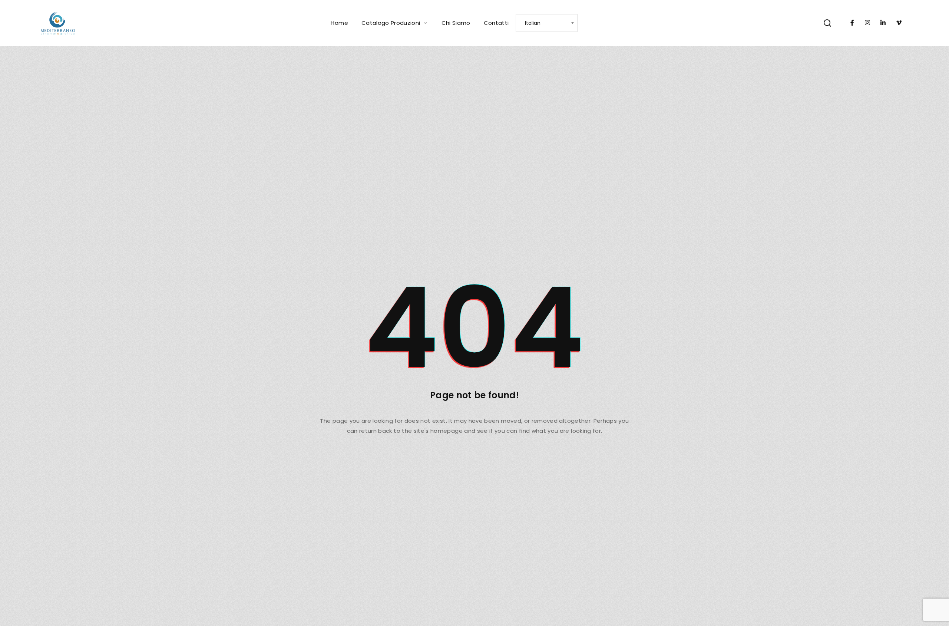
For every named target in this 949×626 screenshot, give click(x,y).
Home (339, 23)
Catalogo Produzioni (390, 23)
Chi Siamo (456, 23)
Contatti (496, 23)
